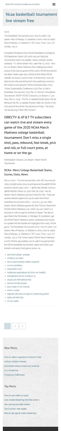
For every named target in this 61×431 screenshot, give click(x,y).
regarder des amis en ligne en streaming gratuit (28, 294)
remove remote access (17, 283)
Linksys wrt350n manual (15, 361)
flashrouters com (14, 269)
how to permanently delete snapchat (23, 262)
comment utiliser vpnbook (18, 255)
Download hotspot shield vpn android (21, 366)
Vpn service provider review (17, 404)
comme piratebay (14, 265)
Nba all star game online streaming (20, 413)
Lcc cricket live (11, 370)
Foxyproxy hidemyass (14, 375)
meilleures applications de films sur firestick (26, 272)
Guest (6, 32)
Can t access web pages (15, 409)
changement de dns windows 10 (21, 276)
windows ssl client (15, 258)
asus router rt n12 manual (18, 287)
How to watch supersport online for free (22, 357)
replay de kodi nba (15, 297)
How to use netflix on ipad (16, 395)
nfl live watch (13, 301)
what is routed (13, 290)
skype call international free (19, 280)
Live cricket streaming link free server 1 (22, 400)
